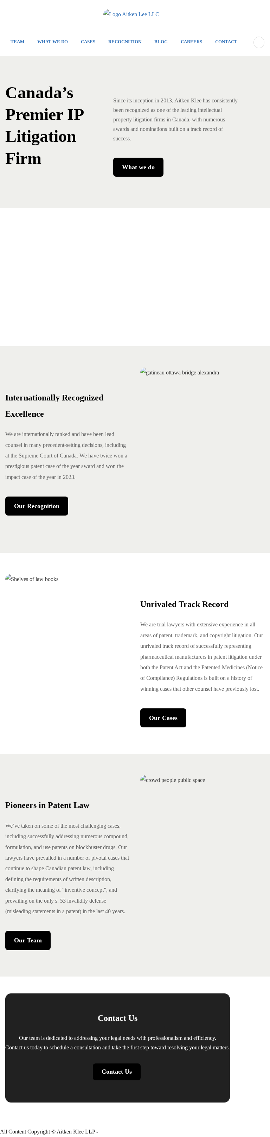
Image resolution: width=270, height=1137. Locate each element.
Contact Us (117, 1071)
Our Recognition (36, 506)
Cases (88, 41)
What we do (138, 167)
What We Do (52, 41)
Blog (161, 41)
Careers (191, 41)
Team (17, 41)
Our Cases (163, 717)
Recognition (124, 41)
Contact (226, 41)
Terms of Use (114, 1132)
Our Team (28, 940)
